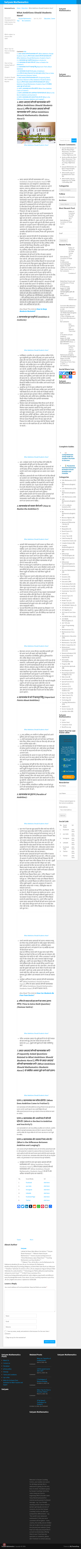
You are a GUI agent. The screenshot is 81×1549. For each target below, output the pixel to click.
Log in (63, 720)
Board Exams (66, 531)
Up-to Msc (6, 1377)
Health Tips (65, 600)
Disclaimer (6, 1366)
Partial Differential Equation (67, 656)
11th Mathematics (67, 489)
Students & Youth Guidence (67, 689)
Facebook (29, 1182)
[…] (73, 269)
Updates (64, 706)
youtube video (66, 711)
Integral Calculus (67, 603)
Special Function (67, 682)
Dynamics (65, 577)
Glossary (64, 598)
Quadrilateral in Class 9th (68, 175)
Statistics (65, 686)
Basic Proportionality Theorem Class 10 (68, 169)
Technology (65, 700)
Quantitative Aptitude (68, 666)
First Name (62, 786)
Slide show (65, 677)
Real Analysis (66, 670)
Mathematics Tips (67, 643)
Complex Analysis (67, 543)
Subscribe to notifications (67, 197)
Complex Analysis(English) (67, 546)
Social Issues (66, 679)
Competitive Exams (68, 541)
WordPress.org (66, 727)
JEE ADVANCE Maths (68, 605)
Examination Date (67, 589)
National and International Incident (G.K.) (68, 649)
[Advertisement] (36, 36)
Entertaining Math (67, 584)
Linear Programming (68, 625)
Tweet (19, 1240)
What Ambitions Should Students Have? (36, 145)
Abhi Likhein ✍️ (67, 777)
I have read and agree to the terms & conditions (67, 802)
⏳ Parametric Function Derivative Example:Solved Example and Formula (69, 469)
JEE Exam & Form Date (69, 612)
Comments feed (67, 725)
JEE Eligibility (66, 610)
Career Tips (65, 536)
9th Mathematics (67, 509)
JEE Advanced (66, 608)
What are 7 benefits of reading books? (44, 1359)
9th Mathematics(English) (68, 512)
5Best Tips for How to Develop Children (44, 1391)
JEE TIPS (64, 623)
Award (64, 526)
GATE (63, 593)
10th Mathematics (67, 480)
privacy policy (7, 1369)
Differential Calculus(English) (67, 554)
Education (25, 8)
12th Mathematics (67, 497)
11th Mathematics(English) (68, 492)
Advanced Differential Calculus (68, 523)
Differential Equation (68, 558)
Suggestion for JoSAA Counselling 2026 (68, 181)
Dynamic (64, 574)
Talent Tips (65, 698)
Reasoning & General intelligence (68, 673)
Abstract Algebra (67, 518)
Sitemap (5, 1372)
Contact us (6, 1363)
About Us (6, 1360)
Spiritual (64, 684)
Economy (64, 579)
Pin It (31, 1240)
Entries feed (65, 722)
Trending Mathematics (69, 702)
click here (47, 1182)
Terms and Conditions (10, 1375)
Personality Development (66, 660)
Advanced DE (66, 520)
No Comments (26, 21)
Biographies (65, 529)
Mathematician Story (68, 632)
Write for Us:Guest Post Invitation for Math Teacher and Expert (13, 1382)
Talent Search (66, 695)
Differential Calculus (68, 550)
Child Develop (66, 538)
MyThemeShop (74, 1546)
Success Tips (66, 693)
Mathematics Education (69, 636)
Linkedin (28, 1193)
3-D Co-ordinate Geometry (67, 506)
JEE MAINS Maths (67, 616)
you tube (28, 1186)
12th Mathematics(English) (68, 500)
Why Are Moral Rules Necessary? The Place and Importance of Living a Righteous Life (69, 152)
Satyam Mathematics (16, 2)
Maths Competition (68, 645)
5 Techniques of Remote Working (42, 1380)
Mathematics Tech (67, 640)
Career (64, 534)
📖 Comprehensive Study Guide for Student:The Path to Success (68, 456)
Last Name (62, 793)
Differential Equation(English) (67, 563)
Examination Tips (67, 591)
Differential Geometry (68, 566)
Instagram (29, 1190)
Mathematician (66, 629)
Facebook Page (30, 1197)
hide (25, 51)
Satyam (23, 1248)
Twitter (28, 1200)
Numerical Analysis (67, 653)
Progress (64, 664)
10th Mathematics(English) (68, 483)
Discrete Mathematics (68, 570)
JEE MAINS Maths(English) (66, 620)
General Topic (66, 596)
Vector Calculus (66, 709)
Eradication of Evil (67, 586)
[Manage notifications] (4, 1544)
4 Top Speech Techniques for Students (41, 1402)
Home (18, 8)
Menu (78, 2)
